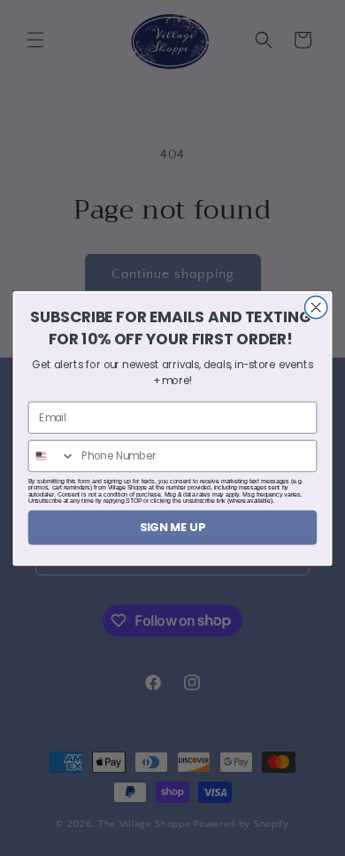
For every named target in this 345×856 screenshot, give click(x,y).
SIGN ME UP (172, 527)
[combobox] (52, 455)
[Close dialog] (316, 307)
